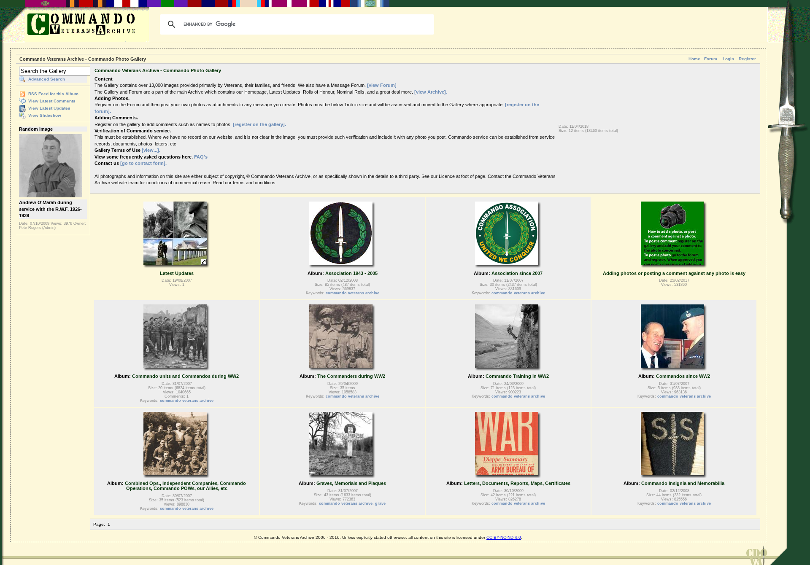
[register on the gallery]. (259, 124)
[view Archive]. (430, 91)
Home (694, 58)
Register (747, 58)
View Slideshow (44, 115)
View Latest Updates (49, 108)
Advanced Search (46, 79)
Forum (710, 58)
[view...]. (151, 150)
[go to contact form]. (143, 163)
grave (380, 503)
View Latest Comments (52, 101)
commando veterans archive (352, 293)
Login (728, 58)
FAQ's (201, 156)
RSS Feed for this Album (53, 93)
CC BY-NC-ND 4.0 (503, 537)
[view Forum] (382, 85)
